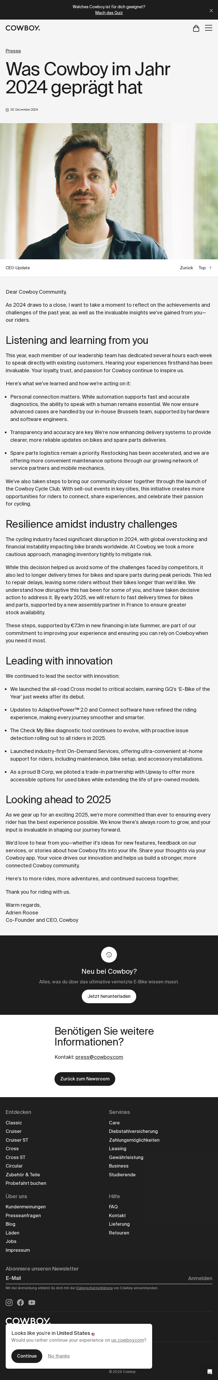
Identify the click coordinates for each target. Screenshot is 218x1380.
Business (119, 1166)
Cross (12, 1149)
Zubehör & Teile (23, 1175)
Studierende (122, 1175)
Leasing (117, 1149)
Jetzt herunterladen (109, 996)
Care (114, 1123)
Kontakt (117, 1216)
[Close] (211, 10)
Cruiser (14, 1131)
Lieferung (119, 1224)
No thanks (59, 1356)
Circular (14, 1166)
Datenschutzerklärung (94, 1288)
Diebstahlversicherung (133, 1131)
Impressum (18, 1250)
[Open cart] (196, 28)
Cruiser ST (17, 1140)
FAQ (113, 1207)
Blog (10, 1224)
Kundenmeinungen (26, 1207)
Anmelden (200, 1278)
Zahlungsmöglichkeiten (134, 1140)
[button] (210, 1372)
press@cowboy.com (99, 1057)
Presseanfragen (23, 1216)
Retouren (119, 1233)
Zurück (186, 267)
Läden (12, 1233)
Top (202, 267)
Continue (27, 1356)
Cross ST (15, 1157)
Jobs (11, 1241)
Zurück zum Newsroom (85, 1079)
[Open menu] (208, 27)
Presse (13, 51)
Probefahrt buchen (26, 1183)
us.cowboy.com (127, 1340)
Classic (14, 1123)
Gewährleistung (126, 1157)
